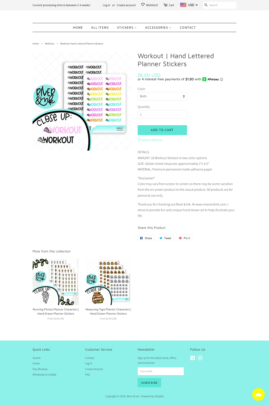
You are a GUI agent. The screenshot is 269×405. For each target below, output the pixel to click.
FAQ (87, 374)
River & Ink (133, 396)
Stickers (125, 27)
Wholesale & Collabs (44, 374)
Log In (88, 363)
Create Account (94, 369)
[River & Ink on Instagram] (200, 359)
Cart (171, 5)
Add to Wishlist (151, 140)
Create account (126, 5)
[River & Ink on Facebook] (192, 359)
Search (37, 358)
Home (78, 27)
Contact (188, 27)
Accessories (157, 27)
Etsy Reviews (40, 369)
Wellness (49, 43)
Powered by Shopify (152, 396)
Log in (106, 5)
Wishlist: (151, 5)
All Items (100, 27)
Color (141, 89)
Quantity (144, 107)
